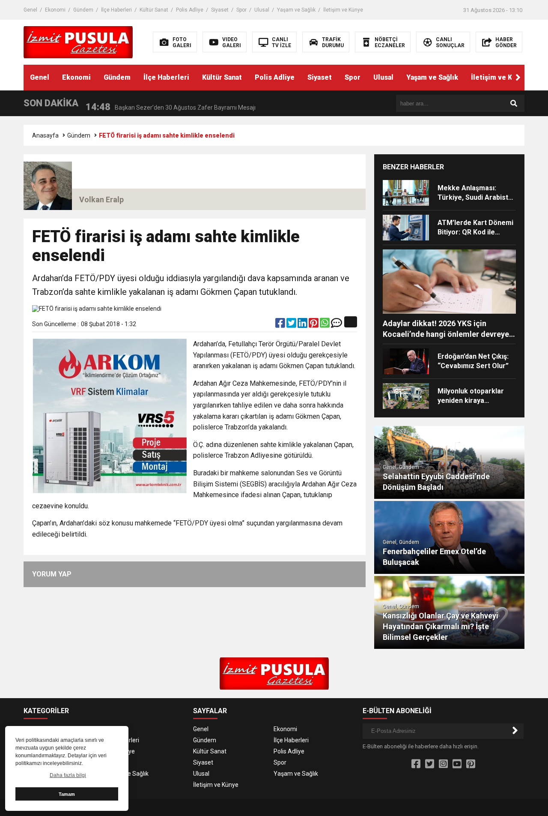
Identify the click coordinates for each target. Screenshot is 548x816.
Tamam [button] (67, 794)
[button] (518, 77)
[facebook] (280, 324)
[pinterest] (314, 324)
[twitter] (292, 324)
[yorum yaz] (336, 324)
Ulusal (261, 10)
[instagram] (443, 764)
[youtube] (457, 764)
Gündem (83, 10)
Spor (241, 10)
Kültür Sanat (154, 10)
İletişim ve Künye (343, 10)
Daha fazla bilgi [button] (68, 775)
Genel (30, 10)
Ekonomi (55, 10)
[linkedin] (303, 324)
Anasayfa (45, 135)
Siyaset (220, 10)
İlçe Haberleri (116, 10)
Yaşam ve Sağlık (296, 10)
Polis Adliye (189, 10)
